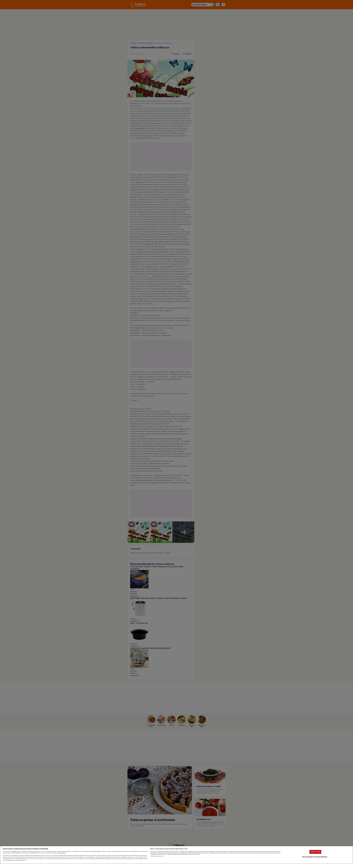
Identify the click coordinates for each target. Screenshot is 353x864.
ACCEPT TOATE (315, 852)
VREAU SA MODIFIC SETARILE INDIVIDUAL (314, 856)
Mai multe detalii (61, 853)
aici (132, 857)
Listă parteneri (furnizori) (157, 856)
